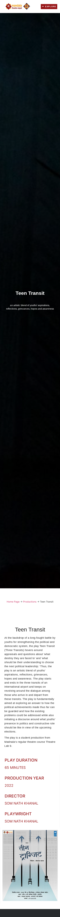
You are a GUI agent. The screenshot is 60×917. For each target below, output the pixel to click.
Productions (29, 601)
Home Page (13, 601)
